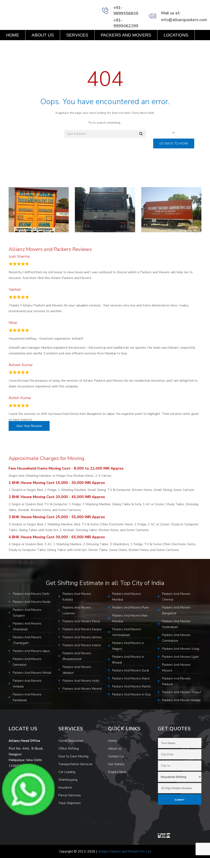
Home (12, 35)
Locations (176, 35)
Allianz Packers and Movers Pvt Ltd (124, 851)
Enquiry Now (22, 45)
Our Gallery (116, 764)
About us (43, 35)
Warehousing (68, 779)
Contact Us (64, 45)
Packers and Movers (126, 35)
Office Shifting (68, 748)
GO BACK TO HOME (173, 143)
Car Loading (66, 772)
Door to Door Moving (73, 756)
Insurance (65, 787)
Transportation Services (75, 764)
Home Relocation (70, 741)
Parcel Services (69, 795)
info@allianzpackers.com (184, 20)
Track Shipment (69, 803)
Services (77, 35)
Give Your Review (29, 426)
